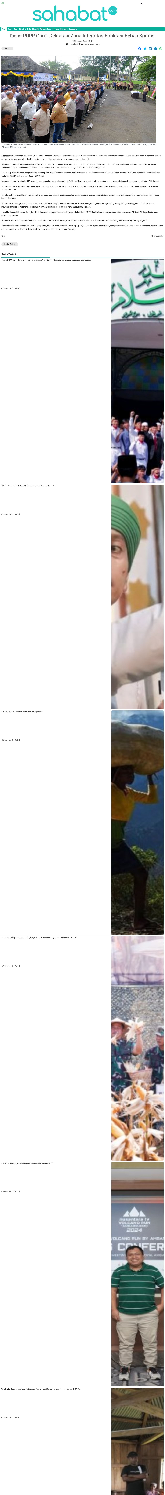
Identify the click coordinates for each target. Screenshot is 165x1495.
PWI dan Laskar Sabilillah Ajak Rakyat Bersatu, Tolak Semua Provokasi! (29, 486)
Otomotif (35, 29)
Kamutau (63, 29)
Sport (16, 29)
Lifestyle (22, 29)
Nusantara (73, 29)
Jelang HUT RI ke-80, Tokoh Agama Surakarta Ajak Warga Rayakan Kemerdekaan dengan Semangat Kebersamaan (46, 260)
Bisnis (10, 29)
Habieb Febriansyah (85, 44)
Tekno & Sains (45, 29)
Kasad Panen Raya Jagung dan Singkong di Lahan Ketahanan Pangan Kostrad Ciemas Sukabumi (39, 938)
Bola (29, 29)
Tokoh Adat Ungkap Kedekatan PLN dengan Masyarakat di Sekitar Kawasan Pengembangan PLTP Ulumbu (42, 1389)
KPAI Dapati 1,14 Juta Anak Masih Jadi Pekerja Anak (21, 712)
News (4, 29)
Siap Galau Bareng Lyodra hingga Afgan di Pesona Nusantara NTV (27, 1163)
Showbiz (55, 29)
